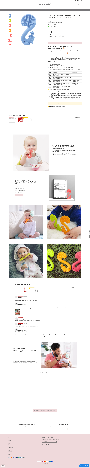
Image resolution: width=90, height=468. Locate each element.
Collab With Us (10, 440)
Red (55, 36)
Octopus (76, 83)
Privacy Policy (10, 450)
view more (19, 195)
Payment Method (10, 447)
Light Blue (50, 36)
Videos (9, 444)
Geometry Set (74, 84)
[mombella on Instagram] (42, 444)
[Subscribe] (56, 441)
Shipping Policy (10, 451)
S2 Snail (78, 86)
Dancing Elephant (75, 80)
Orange (63, 36)
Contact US (10, 454)
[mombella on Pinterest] (48, 444)
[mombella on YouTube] (46, 444)
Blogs (9, 443)
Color (49, 34)
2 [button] (44, 336)
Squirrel (73, 83)
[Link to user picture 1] (17, 312)
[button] (50, 19)
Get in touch (26, 429)
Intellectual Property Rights (12, 448)
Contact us (64, 429)
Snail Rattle (74, 86)
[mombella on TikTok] (50, 444)
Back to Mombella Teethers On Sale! (46, 410)
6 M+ (50, 31)
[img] (20, 296)
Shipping (53, 22)
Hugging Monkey (75, 81)
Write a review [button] (77, 117)
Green (59, 36)
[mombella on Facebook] (44, 444)
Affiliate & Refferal (11, 439)
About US (9, 437)
